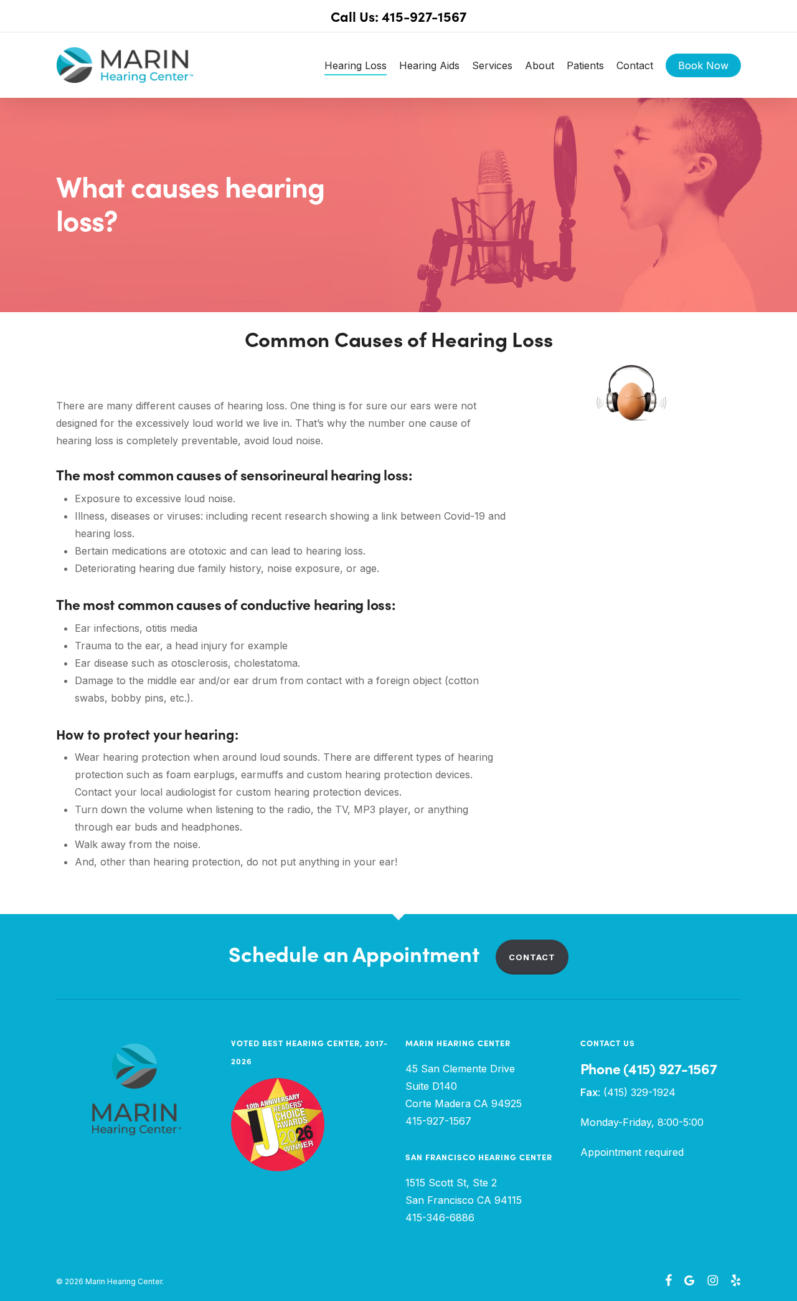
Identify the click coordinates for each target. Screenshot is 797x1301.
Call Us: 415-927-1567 (398, 16)
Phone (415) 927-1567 (648, 1069)
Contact (532, 957)
